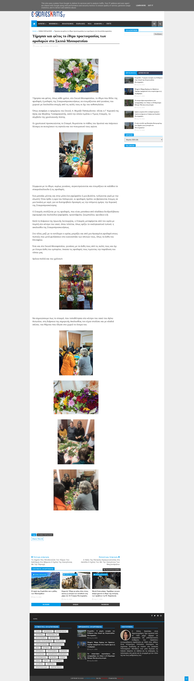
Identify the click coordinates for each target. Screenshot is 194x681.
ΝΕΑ (89, 24)
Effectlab (104, 678)
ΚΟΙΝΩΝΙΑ (48, 631)
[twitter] (154, 616)
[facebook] (152, 616)
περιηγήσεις (56, 667)
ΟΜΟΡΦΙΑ (51, 664)
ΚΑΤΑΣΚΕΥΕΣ (41, 657)
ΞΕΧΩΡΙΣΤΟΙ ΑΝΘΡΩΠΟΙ (57, 654)
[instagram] (161, 616)
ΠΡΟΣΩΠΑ (40, 651)
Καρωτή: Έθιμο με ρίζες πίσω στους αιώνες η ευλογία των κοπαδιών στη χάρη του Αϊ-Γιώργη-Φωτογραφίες (75, 593)
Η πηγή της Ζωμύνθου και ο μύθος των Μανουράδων (44, 592)
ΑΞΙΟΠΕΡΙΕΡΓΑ (57, 644)
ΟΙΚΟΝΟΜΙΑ (57, 661)
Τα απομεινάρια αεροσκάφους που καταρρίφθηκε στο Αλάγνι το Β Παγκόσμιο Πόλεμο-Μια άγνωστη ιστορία (148, 103)
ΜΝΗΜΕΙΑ (53, 24)
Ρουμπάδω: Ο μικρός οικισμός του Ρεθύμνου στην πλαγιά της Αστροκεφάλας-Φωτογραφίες (149, 80)
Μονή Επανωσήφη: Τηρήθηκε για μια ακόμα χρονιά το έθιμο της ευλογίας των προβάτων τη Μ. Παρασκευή (106, 593)
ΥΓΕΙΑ (62, 657)
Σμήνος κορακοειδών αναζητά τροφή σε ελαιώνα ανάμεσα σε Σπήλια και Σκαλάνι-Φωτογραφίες (147, 114)
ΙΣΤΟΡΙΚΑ (39, 635)
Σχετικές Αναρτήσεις (42, 569)
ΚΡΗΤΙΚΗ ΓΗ (52, 635)
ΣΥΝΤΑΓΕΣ (40, 654)
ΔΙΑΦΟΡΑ (98, 24)
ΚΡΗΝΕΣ (64, 651)
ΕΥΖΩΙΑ (46, 648)
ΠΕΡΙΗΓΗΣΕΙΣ (61, 631)
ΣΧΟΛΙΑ (56, 648)
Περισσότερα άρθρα (113, 570)
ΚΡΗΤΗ (41, 24)
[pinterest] (158, 616)
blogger (46, 604)
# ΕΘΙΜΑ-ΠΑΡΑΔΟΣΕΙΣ (45, 535)
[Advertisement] (72, 547)
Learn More (141, 5)
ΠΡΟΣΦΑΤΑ (131, 73)
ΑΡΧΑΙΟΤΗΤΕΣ (41, 644)
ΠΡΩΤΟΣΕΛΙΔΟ (41, 667)
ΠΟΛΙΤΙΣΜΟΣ (68, 24)
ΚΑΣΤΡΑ (53, 657)
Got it (150, 5)
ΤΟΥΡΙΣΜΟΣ (52, 651)
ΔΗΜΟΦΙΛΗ (143, 73)
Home (34, 31)
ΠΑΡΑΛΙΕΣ (80, 24)
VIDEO (38, 661)
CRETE (108, 24)
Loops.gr (120, 678)
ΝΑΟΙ (38, 631)
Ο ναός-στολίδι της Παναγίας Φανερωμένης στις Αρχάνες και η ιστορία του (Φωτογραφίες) (148, 125)
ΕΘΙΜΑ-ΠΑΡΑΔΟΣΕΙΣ (45, 31)
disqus (75, 604)
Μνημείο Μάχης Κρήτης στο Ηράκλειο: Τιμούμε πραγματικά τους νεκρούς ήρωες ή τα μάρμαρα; (148, 91)
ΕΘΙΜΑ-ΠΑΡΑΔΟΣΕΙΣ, (51, 46)
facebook (105, 604)
